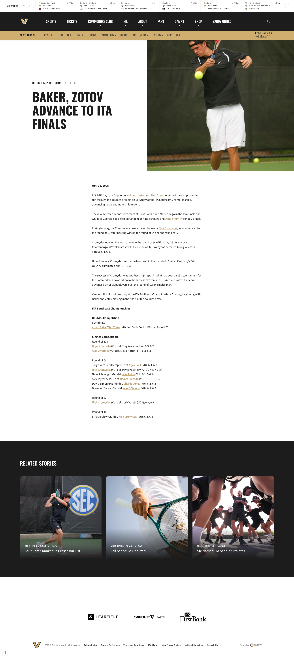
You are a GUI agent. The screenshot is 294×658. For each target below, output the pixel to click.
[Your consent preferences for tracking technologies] (5, 653)
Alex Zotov (114, 327)
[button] (31, 6)
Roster (48, 35)
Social (124, 35)
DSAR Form (153, 645)
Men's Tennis (30, 546)
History (156, 35)
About (142, 21)
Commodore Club (100, 21)
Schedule (65, 35)
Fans (161, 21)
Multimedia (139, 35)
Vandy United (222, 21)
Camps (179, 21)
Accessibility (212, 645)
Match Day (108, 35)
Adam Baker (99, 327)
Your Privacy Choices (171, 645)
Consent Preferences (110, 645)
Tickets (72, 21)
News (93, 35)
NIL (125, 21)
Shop (198, 21)
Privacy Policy (90, 645)
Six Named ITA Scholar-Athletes (221, 551)
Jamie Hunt (172, 219)
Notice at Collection (194, 645)
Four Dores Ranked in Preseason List (52, 551)
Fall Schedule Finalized (128, 551)
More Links (173, 35)
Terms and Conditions (133, 645)
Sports (51, 21)
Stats (80, 35)
